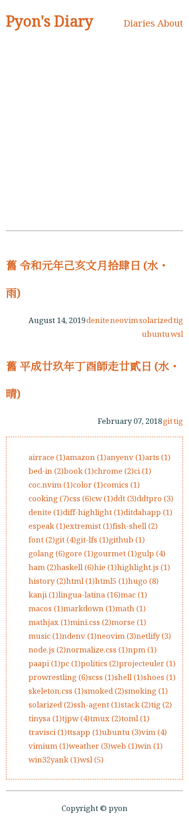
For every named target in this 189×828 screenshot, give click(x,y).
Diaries (139, 23)
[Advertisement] (94, 132)
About (170, 23)
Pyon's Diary (49, 21)
